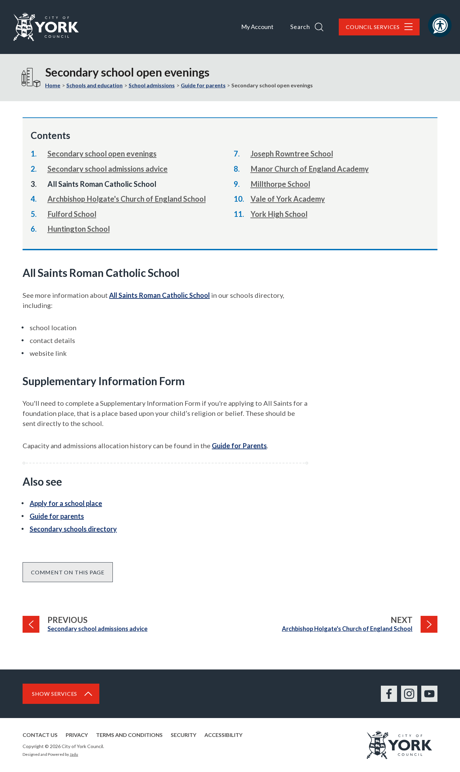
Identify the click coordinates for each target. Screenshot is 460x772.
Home (52, 85)
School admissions (152, 85)
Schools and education (94, 85)
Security (183, 735)
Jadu (74, 754)
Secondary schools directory (73, 529)
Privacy (77, 735)
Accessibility (223, 735)
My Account (257, 26)
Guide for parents (203, 85)
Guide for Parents (239, 445)
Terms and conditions (129, 735)
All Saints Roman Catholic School (159, 295)
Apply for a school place (66, 503)
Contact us (40, 735)
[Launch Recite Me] (440, 25)
